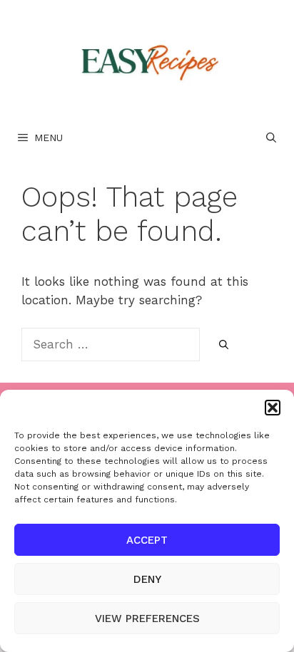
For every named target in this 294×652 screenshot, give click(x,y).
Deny (147, 579)
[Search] (223, 346)
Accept (147, 540)
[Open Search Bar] (271, 137)
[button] (272, 407)
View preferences (147, 618)
